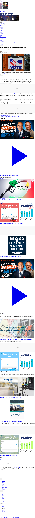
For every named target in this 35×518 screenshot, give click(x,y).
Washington (9, 116)
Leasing (1, 30)
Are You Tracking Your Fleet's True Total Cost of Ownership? (11, 421)
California (5, 116)
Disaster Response (2, 23)
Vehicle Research (2, 41)
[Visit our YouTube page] (2, 462)
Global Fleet (1, 27)
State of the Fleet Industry (3, 37)
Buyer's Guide (3, 501)
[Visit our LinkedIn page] (1, 462)
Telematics (1, 38)
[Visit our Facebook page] (0, 462)
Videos (7, 0)
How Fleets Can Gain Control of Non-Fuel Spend (8, 315)
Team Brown (3, 506)
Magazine (3, 494)
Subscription (3, 505)
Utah (3, 116)
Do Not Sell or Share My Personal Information (14, 517)
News (2, 493)
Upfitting (1, 39)
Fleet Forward (1, 25)
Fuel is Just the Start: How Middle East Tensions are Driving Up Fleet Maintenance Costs (16, 339)
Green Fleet (1, 28)
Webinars (3, 498)
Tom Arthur (5, 73)
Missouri (7, 116)
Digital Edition (4, 11)
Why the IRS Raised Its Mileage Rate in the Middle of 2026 (10, 199)
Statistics (3, 495)
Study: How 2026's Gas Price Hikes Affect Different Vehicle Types (11, 397)
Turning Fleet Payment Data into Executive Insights (9, 175)
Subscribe (1, 11)
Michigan (12, 116)
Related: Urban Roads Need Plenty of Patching (5, 115)
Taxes (2, 116)
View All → (1, 459)
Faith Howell (3, 371)
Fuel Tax (17, 116)
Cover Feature (2, 0)
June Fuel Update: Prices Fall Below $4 (7, 373)
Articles (5, 0)
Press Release (3, 511)
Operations (1, 33)
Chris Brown (3, 198)
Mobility (1, 32)
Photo (2, 496)
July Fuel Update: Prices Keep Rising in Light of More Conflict (11, 223)
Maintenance (1, 31)
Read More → (1, 178)
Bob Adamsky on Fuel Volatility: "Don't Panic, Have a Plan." (11, 256)
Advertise (3, 510)
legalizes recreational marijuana (13, 93)
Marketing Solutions (4, 509)
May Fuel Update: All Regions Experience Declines (9, 455)
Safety (1, 36)
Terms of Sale (7, 517)
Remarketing (1, 34)
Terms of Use (4, 517)
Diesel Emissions (15, 116)
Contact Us (3, 507)
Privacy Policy (1, 517)
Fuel (0, 26)
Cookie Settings (3, 508)
